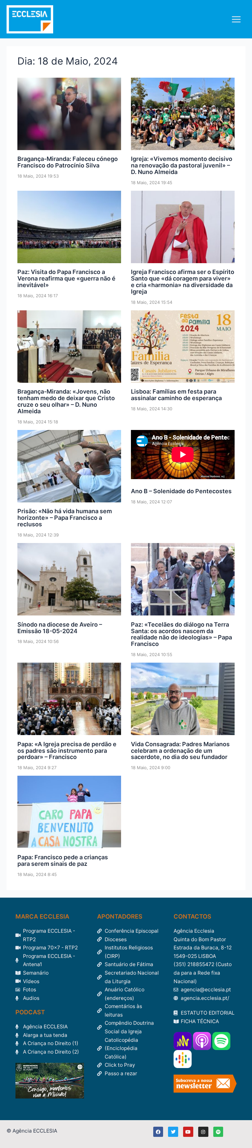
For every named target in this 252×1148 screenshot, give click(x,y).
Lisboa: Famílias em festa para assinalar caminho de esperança (176, 394)
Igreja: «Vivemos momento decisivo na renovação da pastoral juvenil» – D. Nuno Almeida (181, 165)
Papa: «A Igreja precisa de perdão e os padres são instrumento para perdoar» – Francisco (66, 751)
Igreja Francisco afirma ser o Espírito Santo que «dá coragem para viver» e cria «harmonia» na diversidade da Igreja (182, 281)
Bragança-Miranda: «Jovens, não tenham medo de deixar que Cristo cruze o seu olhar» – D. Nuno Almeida (66, 401)
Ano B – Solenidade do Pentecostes (181, 491)
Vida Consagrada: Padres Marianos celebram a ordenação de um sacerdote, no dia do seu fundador (180, 751)
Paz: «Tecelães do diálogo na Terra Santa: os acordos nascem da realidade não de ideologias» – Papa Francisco (181, 634)
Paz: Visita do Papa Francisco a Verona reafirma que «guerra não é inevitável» (66, 278)
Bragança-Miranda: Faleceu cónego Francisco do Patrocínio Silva (67, 162)
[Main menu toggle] (236, 19)
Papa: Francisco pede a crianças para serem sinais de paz (62, 860)
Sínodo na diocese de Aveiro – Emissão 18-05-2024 (59, 627)
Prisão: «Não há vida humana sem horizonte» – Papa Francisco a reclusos (64, 518)
